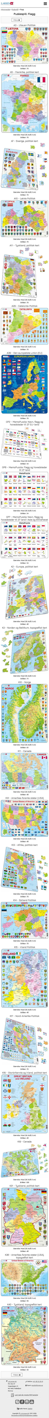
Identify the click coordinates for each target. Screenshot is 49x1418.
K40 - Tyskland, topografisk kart (24, 1304)
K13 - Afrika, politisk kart (24, 845)
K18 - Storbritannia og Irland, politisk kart (24, 1072)
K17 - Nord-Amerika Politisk (24, 1016)
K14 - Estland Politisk (24, 900)
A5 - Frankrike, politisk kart (24, 72)
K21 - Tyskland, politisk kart (24, 1185)
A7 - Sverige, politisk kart (24, 141)
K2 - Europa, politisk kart (24, 566)
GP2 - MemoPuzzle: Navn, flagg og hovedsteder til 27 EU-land (24, 423)
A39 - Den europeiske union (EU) (24, 353)
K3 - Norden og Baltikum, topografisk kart (24, 627)
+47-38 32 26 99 (38, 1381)
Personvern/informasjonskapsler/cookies (24, 1415)
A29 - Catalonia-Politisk (24, 306)
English (30, 1409)
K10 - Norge (24, 682)
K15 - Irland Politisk (24, 947)
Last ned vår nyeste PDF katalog (26, 1395)
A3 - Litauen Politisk (24, 25)
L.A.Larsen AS (12, 1381)
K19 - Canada (24, 1141)
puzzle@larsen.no (37, 1385)
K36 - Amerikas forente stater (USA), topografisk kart (24, 1256)
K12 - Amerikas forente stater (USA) (24, 798)
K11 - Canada (24, 751)
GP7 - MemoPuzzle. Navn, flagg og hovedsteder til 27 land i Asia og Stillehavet (24, 518)
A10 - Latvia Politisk (24, 198)
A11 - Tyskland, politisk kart (24, 245)
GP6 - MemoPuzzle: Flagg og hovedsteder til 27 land (24, 468)
